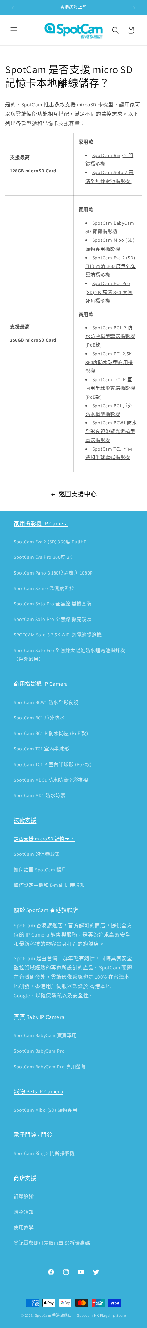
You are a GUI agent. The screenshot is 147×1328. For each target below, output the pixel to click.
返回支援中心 (78, 494)
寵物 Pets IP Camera (38, 1091)
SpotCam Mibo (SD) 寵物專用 (45, 1110)
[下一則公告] (134, 7)
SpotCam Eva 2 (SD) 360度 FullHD (50, 541)
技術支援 (25, 820)
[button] (13, 30)
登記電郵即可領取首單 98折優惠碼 (52, 1243)
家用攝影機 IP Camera (41, 523)
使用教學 (24, 1227)
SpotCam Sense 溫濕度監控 (44, 588)
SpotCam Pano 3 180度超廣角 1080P (53, 573)
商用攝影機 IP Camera (41, 684)
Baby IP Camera (45, 1017)
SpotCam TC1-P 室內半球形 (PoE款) (53, 764)
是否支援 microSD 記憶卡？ (44, 839)
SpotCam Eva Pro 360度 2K (43, 557)
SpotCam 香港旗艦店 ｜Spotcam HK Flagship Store (80, 1315)
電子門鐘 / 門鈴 (33, 1134)
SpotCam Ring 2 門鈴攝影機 (44, 1153)
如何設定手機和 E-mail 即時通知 (49, 885)
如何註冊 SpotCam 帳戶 (40, 869)
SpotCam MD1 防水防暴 (40, 795)
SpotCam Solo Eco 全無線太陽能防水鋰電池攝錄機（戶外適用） (69, 654)
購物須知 (24, 1212)
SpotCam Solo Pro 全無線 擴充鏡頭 (53, 619)
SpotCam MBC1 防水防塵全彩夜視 (51, 780)
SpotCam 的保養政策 (37, 854)
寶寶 (19, 1017)
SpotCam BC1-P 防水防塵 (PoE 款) (51, 733)
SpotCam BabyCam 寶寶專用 (45, 1035)
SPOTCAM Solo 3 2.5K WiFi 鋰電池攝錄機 (58, 635)
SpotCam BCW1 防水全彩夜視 (46, 702)
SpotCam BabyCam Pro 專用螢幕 (50, 1067)
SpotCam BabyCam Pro (39, 1051)
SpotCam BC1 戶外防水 (39, 718)
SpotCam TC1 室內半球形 (41, 749)
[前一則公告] (12, 7)
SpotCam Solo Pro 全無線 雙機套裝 (53, 604)
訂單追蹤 (24, 1196)
